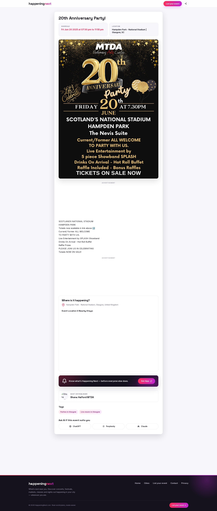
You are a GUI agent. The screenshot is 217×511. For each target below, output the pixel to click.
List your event (172, 4)
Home (138, 483)
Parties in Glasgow (68, 412)
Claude (144, 426)
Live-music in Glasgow (90, 412)
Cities (146, 483)
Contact (174, 483)
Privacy (184, 483)
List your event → (179, 505)
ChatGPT (77, 426)
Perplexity (110, 426)
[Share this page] (185, 3)
